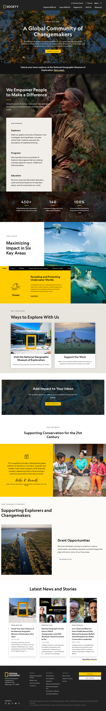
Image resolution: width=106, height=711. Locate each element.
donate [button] (90, 674)
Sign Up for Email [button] (53, 404)
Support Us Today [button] (53, 51)
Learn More (34, 296)
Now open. (59, 70)
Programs (16, 153)
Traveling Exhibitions (52, 694)
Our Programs (50, 678)
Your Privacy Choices (79, 705)
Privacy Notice (67, 705)
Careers (64, 681)
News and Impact (35, 683)
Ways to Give (66, 676)
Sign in (96, 3)
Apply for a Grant (67, 678)
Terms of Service (57, 705)
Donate (90, 3)
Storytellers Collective (52, 691)
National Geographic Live (52, 687)
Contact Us (33, 685)
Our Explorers (50, 676)
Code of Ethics (34, 705)
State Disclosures (45, 705)
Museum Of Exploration (53, 684)
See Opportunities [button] (65, 559)
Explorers (16, 130)
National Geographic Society (36, 676)
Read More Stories (90, 659)
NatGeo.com (33, 680)
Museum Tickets (78, 3)
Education (16, 175)
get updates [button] (90, 678)
